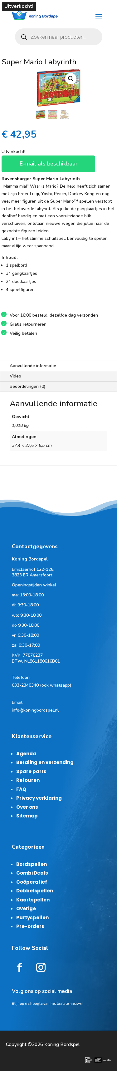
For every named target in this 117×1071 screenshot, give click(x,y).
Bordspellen (31, 864)
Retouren (28, 780)
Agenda (26, 753)
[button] (70, 78)
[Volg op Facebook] (19, 967)
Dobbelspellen (34, 890)
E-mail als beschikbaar (48, 163)
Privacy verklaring (39, 798)
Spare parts (31, 771)
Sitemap (27, 815)
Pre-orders (30, 926)
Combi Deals (32, 873)
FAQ (21, 789)
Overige (26, 908)
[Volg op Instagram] (41, 967)
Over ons (27, 807)
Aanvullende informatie (33, 366)
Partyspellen (32, 917)
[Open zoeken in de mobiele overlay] (58, 36)
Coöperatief (31, 882)
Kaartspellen (33, 899)
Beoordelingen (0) (28, 386)
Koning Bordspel (62, 1044)
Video (15, 376)
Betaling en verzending (45, 762)
